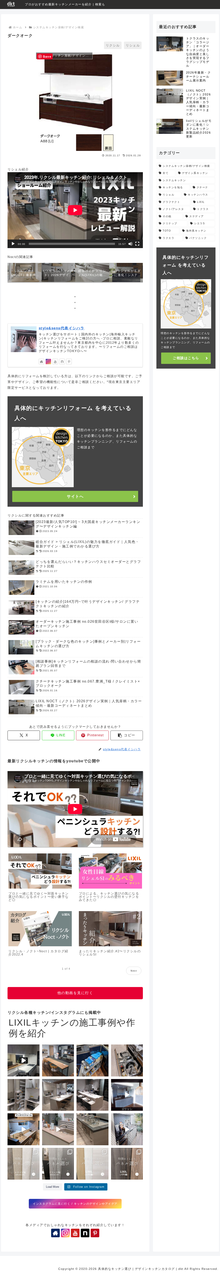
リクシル (113, 45)
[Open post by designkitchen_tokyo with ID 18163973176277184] (24, 1095)
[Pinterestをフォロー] (69, 361)
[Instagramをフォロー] (48, 361)
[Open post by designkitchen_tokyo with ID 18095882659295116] (127, 1164)
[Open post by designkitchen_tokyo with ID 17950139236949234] (127, 1095)
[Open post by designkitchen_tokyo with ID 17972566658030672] (92, 1060)
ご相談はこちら (186, 358)
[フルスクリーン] (137, 244)
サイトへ (75, 496)
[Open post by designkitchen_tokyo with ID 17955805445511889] (58, 1060)
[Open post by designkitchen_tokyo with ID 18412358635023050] (24, 1060)
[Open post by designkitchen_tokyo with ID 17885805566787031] (58, 1095)
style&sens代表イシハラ (61, 328)
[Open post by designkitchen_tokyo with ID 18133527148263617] (58, 1129)
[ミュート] (130, 244)
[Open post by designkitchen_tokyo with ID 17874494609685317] (58, 1164)
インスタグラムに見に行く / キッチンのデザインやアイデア (75, 1203)
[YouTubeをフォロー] (55, 361)
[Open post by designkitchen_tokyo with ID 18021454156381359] (127, 1129)
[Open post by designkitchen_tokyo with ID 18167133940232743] (24, 1164)
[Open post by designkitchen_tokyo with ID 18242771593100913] (92, 1129)
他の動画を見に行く (75, 993)
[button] (126, 735)
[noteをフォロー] (62, 361)
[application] (75, 210)
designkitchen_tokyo (22, 1049)
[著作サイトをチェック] (41, 361)
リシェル (133, 45)
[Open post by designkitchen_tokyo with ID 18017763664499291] (127, 1060)
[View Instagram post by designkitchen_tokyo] (35, 1072)
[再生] (13, 244)
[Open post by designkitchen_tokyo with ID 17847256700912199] (92, 1095)
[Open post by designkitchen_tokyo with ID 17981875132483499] (92, 1164)
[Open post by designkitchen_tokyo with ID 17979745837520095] (24, 1129)
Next (134, 970)
